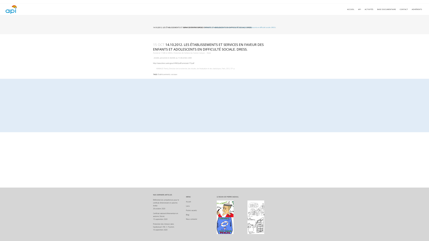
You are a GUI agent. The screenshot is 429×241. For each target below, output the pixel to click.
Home (185, 27)
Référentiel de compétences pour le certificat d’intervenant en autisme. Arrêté (166, 203)
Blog (187, 215)
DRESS (200, 27)
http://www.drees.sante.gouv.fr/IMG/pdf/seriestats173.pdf (173, 63)
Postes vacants (191, 210)
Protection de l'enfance (181, 53)
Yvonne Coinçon (199, 53)
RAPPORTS (192, 27)
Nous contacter (191, 219)
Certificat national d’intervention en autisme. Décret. (165, 214)
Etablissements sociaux (167, 74)
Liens (188, 206)
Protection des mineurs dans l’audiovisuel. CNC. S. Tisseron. (163, 225)
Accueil (188, 202)
